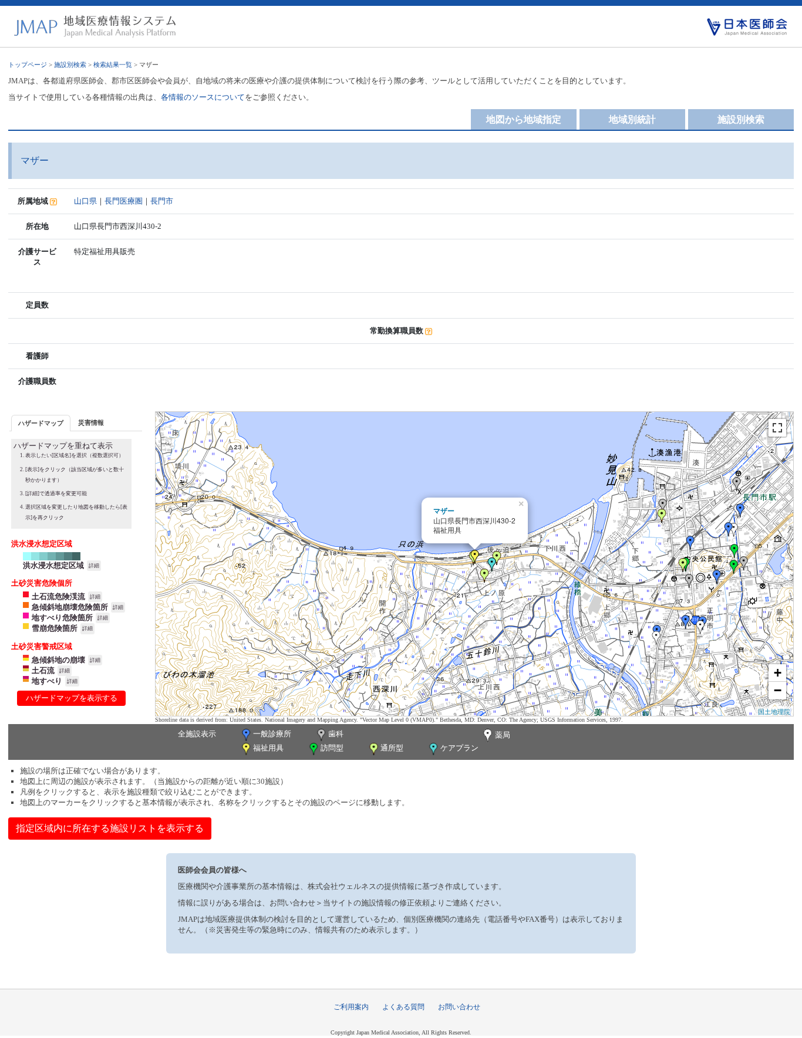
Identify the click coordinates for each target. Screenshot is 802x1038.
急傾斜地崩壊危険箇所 (70, 607)
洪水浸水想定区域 (53, 565)
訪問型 (332, 747)
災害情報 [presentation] (91, 422)
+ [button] (777, 672)
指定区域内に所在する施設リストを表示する (110, 828)
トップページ (27, 64)
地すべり (47, 681)
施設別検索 (70, 64)
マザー (443, 510)
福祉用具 (268, 747)
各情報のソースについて (203, 97)
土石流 (43, 670)
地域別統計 (632, 119)
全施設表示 (197, 733)
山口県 (85, 201)
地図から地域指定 (523, 119)
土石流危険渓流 (58, 596)
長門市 (161, 201)
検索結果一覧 (112, 64)
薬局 (502, 735)
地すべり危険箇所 (62, 617)
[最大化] (777, 428)
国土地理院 (774, 711)
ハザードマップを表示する (71, 698)
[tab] (40, 423)
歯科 (335, 733)
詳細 (94, 566)
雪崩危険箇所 (54, 628)
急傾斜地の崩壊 (58, 659)
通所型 (391, 747)
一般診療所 (272, 733)
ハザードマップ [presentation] (40, 423)
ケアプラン (459, 747)
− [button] (777, 690)
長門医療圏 (124, 201)
